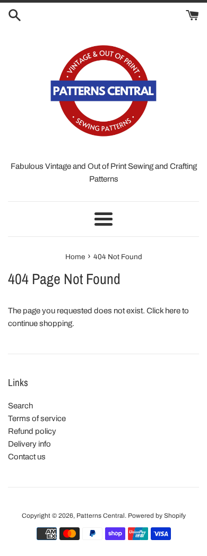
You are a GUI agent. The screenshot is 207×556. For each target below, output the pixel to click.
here (172, 310)
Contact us (27, 456)
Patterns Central (100, 515)
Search (20, 405)
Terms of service (37, 418)
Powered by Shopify (157, 515)
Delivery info (29, 444)
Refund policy (32, 431)
